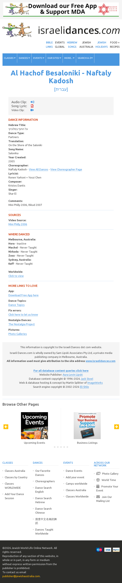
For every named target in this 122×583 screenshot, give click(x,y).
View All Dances (38, 169)
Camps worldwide (76, 483)
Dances (23, 58)
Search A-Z (84, 58)
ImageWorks (95, 382)
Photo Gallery (109, 473)
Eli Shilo (84, 386)
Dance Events (74, 470)
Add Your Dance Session (14, 496)
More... (68, 58)
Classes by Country (16, 477)
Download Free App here (23, 295)
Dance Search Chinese (43, 510)
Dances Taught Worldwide (44, 531)
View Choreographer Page (66, 169)
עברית (61, 89)
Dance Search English (43, 489)
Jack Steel (87, 378)
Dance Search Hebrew (43, 500)
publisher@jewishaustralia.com (21, 576)
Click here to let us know (23, 314)
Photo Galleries (17, 333)
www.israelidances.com (100, 360)
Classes (9, 58)
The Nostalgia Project (21, 324)
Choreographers (45, 481)
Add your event (75, 477)
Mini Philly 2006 (17, 224)
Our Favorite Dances (42, 472)
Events (38, 58)
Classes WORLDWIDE (13, 485)
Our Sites (53, 58)
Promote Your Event (107, 488)
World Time (108, 479)
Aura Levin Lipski (73, 374)
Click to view (16, 275)
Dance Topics (16, 304)
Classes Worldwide (77, 496)
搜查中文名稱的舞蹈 (46, 521)
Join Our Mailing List (104, 498)
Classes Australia (15, 470)
